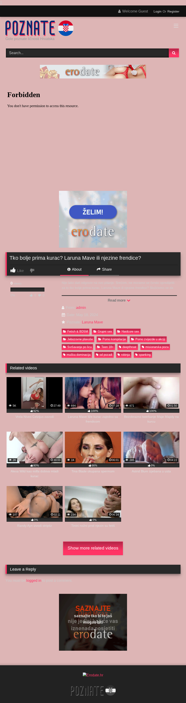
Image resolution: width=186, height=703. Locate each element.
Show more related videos (93, 548)
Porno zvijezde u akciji (150, 339)
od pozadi (106, 354)
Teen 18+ (107, 347)
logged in (33, 580)
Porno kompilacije (114, 339)
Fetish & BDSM (77, 331)
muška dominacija (79, 354)
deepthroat (129, 347)
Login (158, 11)
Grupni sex (105, 331)
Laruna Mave (92, 322)
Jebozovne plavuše (80, 339)
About (76, 269)
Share (106, 269)
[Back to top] (172, 690)
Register (173, 11)
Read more (117, 300)
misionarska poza (157, 347)
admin (81, 308)
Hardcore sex (130, 331)
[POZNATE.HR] (93, 28)
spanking (145, 354)
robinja (125, 354)
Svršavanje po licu (79, 347)
